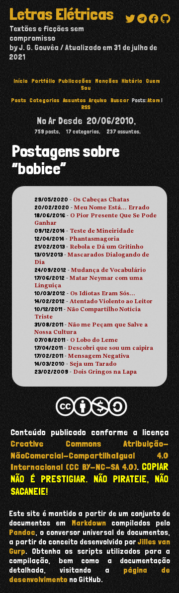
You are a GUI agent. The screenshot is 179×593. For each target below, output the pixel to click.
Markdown (89, 522)
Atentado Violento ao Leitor (111, 302)
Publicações (74, 80)
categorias (44, 100)
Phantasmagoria (94, 239)
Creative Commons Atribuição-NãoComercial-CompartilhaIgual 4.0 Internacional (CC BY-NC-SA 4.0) (89, 455)
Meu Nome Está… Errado (111, 208)
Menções (106, 80)
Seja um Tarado (93, 364)
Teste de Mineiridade (102, 231)
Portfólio (43, 80)
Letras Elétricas (61, 14)
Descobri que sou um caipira (110, 348)
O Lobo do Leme (94, 340)
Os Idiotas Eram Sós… (102, 294)
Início (20, 80)
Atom (154, 100)
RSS (85, 107)
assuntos (74, 100)
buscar (119, 100)
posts (18, 100)
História (131, 80)
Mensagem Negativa (98, 356)
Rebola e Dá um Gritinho (106, 247)
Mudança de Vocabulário (108, 270)
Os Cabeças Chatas (101, 200)
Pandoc (22, 532)
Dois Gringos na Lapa (105, 372)
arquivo (98, 100)
